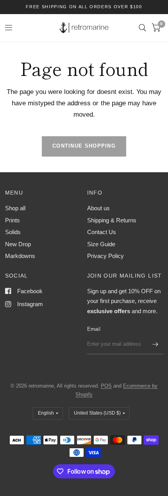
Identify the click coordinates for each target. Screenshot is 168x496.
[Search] (142, 27)
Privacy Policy (105, 256)
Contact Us (101, 232)
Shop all (15, 208)
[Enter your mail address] (155, 344)
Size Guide (101, 244)
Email (93, 329)
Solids (13, 232)
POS (106, 386)
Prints (12, 220)
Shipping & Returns (111, 220)
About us (98, 208)
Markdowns (20, 256)
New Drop (18, 244)
